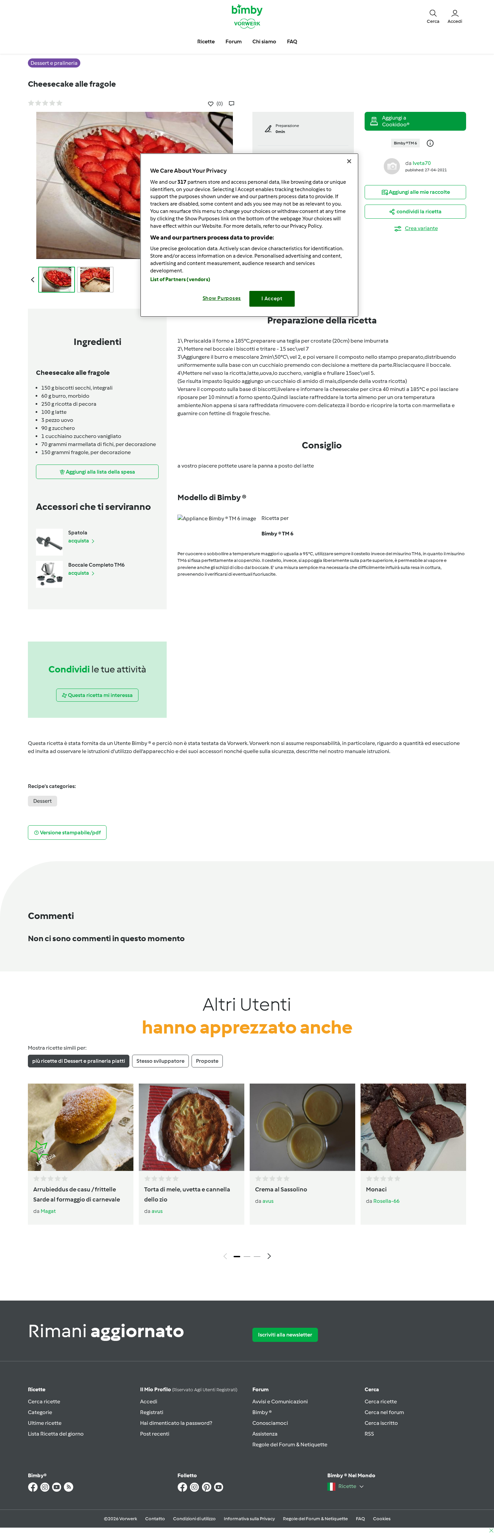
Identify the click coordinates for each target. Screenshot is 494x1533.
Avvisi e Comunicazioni (280, 1401)
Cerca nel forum (384, 1412)
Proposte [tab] (207, 1061)
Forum (260, 1389)
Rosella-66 (386, 1201)
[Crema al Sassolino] (302, 1127)
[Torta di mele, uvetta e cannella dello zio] (191, 1127)
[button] (433, 16)
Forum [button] (233, 41)
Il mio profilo (188, 1389)
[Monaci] (413, 1127)
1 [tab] (237, 1256)
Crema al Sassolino (281, 1189)
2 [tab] (247, 1256)
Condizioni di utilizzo (194, 1519)
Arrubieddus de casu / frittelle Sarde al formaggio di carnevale (76, 1194)
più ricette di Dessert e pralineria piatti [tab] (78, 1061)
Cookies (381, 1519)
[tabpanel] (247, 1173)
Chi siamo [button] (264, 41)
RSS (369, 1434)
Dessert (42, 801)
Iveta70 (422, 163)
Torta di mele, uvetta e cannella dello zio (187, 1194)
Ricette (36, 1389)
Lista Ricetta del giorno (56, 1434)
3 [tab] (257, 1256)
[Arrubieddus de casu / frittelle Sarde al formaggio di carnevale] (80, 1127)
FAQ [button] (292, 41)
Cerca (372, 1389)
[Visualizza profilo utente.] (392, 166)
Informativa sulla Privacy (249, 1519)
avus (157, 1211)
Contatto (155, 1519)
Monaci (376, 1189)
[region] (249, 235)
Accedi (148, 1401)
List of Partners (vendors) (180, 279)
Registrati (151, 1412)
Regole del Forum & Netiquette (289, 1444)
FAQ (360, 1519)
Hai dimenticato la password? (176, 1423)
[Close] (349, 161)
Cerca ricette (44, 1401)
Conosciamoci (270, 1423)
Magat (48, 1211)
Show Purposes (222, 298)
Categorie (40, 1412)
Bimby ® (262, 1412)
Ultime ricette (44, 1423)
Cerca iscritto (381, 1423)
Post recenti (154, 1434)
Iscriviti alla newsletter (285, 1334)
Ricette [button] (206, 41)
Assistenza (265, 1434)
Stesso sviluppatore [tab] (160, 1061)
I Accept (272, 299)
